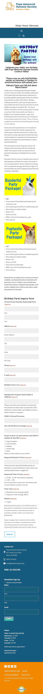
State (6, 352)
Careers (24, 671)
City (5, 343)
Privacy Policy (25, 675)
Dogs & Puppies (12, 441)
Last (5, 321)
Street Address (9, 335)
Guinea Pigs (11, 449)
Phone (9, 365)
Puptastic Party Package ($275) (17, 494)
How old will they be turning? (18, 426)
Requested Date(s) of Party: (17, 457)
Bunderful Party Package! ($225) (17, 492)
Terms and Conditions (11, 675)
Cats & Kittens (11, 444)
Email (6, 607)
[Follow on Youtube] (15, 666)
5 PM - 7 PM (11, 480)
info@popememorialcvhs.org (15, 563)
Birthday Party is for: (15, 385)
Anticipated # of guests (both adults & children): (18, 396)
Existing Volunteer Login (12, 671)
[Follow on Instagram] (9, 666)
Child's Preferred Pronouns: (14, 416)
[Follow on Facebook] (5, 666)
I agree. (9, 502)
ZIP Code (7, 361)
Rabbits (9, 446)
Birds (8, 451)
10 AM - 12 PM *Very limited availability (20, 478)
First (5, 313)
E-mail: (10, 375)
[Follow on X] (12, 666)
